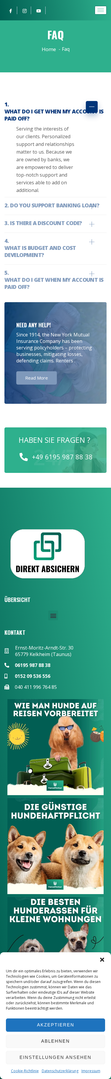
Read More (36, 378)
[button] (102, 960)
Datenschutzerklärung (60, 1070)
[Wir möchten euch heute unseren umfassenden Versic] (55, 846)
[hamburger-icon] (101, 10)
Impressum (90, 1070)
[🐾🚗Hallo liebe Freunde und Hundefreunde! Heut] (55, 747)
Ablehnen (55, 1041)
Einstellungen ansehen (55, 1057)
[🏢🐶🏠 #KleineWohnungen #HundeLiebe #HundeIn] (55, 945)
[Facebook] (10, 10)
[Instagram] (24, 10)
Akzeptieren (55, 1024)
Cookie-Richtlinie (25, 1070)
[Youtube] (39, 10)
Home (49, 49)
